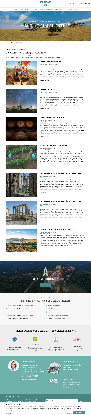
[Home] (45, 3)
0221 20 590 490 (30, 376)
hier (73, 410)
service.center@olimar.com (29, 379)
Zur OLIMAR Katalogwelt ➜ (71, 370)
